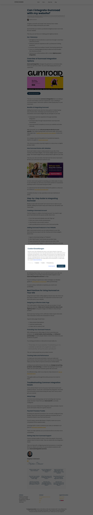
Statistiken (37, 262)
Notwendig (31, 262)
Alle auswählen (61, 266)
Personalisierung (50, 262)
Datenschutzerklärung (37, 259)
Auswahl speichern (51, 266)
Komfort (43, 262)
